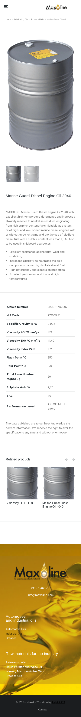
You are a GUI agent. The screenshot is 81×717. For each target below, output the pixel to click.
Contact (42, 709)
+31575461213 (40, 588)
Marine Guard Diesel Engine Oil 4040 (55, 504)
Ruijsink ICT (58, 702)
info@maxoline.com (40, 595)
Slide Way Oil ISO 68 (19, 503)
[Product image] (22, 483)
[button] (6, 6)
